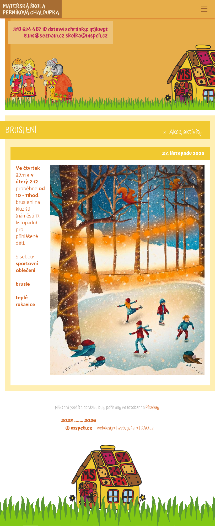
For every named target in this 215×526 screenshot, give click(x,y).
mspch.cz (82, 428)
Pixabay (152, 407)
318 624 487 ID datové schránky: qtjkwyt (60, 29)
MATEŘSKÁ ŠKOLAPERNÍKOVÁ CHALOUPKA (31, 9)
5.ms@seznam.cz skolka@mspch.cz (66, 36)
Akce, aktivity (185, 132)
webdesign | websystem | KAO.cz (125, 428)
